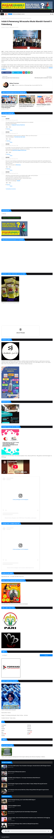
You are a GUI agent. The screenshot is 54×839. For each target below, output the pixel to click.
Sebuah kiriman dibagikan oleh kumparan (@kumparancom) (20, 567)
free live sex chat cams (19, 137)
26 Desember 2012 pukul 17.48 (12, 145)
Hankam (29, 728)
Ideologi (29, 725)
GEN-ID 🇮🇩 (3, 734)
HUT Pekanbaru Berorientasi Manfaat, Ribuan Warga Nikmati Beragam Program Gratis (28, 789)
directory (18, 164)
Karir (2, 732)
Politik (2, 726)
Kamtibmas (29, 730)
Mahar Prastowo (5, 27)
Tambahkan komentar (11, 189)
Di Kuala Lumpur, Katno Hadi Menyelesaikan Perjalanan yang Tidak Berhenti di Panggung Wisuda (29, 818)
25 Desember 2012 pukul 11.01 (12, 133)
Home (51, 837)
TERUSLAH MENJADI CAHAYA (43, 104)
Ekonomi (29, 726)
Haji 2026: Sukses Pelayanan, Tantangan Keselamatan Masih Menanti (24, 777)
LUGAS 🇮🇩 (29, 732)
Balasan (8, 129)
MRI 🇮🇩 (28, 734)
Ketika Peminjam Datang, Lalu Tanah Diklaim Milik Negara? (26, 105)
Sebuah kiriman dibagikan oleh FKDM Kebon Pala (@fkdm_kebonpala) (20, 517)
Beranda (3, 18)
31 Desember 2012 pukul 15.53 (12, 173)
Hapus (10, 126)
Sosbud (3, 728)
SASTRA (3, 735)
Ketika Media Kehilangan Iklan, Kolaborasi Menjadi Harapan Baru (23, 823)
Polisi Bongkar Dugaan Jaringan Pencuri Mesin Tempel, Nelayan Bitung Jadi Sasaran (27, 783)
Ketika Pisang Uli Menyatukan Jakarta (17, 771)
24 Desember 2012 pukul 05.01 (12, 120)
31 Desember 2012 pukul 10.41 (12, 158)
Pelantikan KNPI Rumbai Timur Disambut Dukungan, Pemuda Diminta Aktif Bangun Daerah (29, 765)
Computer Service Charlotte (18, 125)
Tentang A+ (3, 725)
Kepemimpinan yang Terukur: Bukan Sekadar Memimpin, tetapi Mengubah (8, 106)
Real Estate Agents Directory (19, 150)
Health (18, 180)
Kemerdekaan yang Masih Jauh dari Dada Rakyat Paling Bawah (26, 14)
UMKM (2, 730)
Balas (7, 126)
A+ (8, 837)
